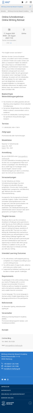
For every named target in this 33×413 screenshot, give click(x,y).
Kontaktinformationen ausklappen (30, 403)
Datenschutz (6, 390)
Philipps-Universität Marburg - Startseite (6, 2)
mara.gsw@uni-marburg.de (13, 345)
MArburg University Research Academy (30, 6)
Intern (4, 146)
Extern (4, 148)
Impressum (5, 386)
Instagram (8, 380)
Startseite (3, 11)
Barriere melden (7, 398)
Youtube (5, 380)
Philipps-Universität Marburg (10, 406)
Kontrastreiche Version (22, 2)
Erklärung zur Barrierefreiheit (13, 394)
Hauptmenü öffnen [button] (30, 2)
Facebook (2, 380)
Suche (26, 2)
